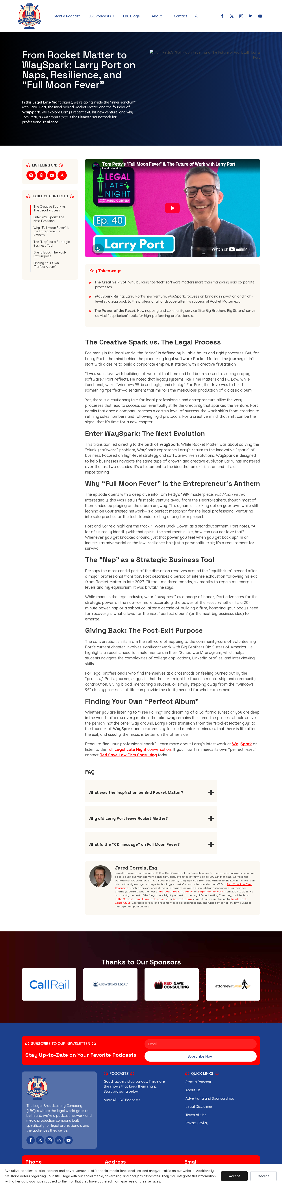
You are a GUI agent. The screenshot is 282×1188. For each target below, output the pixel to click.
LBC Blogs (131, 16)
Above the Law (182, 899)
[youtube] (51, 175)
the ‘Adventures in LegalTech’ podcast (143, 899)
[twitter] (40, 1140)
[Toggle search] (196, 16)
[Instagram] (241, 16)
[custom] (31, 175)
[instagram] (49, 1140)
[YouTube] (260, 16)
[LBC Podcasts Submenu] (112, 16)
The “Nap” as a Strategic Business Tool (51, 244)
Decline (263, 1176)
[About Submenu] (163, 16)
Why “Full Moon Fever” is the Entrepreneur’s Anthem (51, 231)
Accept (234, 1176)
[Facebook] (222, 16)
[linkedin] (59, 1140)
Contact (180, 16)
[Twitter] (232, 16)
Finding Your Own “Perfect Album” (46, 265)
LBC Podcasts (100, 16)
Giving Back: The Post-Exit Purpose (49, 254)
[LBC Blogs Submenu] (141, 16)
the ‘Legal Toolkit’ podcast (176, 891)
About (157, 16)
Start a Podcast (67, 16)
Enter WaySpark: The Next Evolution (48, 219)
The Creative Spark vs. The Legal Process (49, 208)
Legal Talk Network (210, 891)
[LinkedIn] (251, 16)
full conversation (139, 749)
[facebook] (30, 1140)
